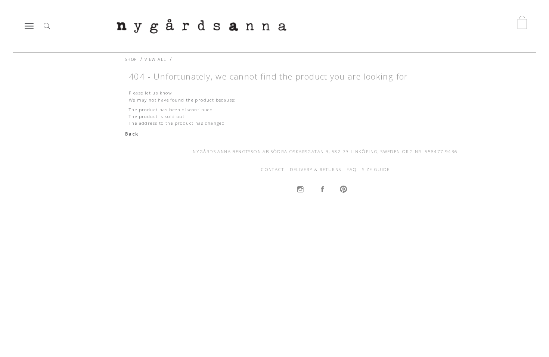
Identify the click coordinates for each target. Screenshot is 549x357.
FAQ (352, 169)
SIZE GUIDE (376, 169)
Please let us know (150, 93)
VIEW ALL (155, 59)
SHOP (131, 59)
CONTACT (272, 169)
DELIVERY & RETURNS (315, 169)
